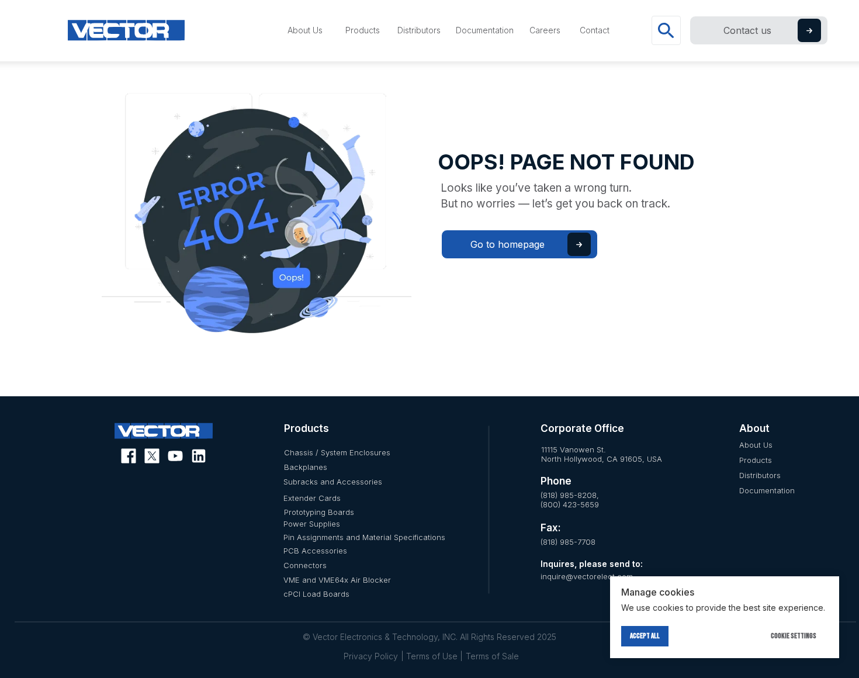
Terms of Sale (492, 656)
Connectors (305, 565)
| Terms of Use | (432, 656)
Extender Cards (312, 498)
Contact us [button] (747, 30)
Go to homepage (507, 244)
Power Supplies (311, 523)
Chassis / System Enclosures (337, 452)
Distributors (760, 475)
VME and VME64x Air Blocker (337, 579)
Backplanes (305, 467)
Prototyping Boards (319, 512)
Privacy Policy (371, 656)
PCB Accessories (315, 550)
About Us (756, 444)
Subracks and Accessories (332, 481)
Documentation (767, 490)
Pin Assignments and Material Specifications (364, 537)
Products (755, 460)
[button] (809, 30)
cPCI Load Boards (316, 594)
